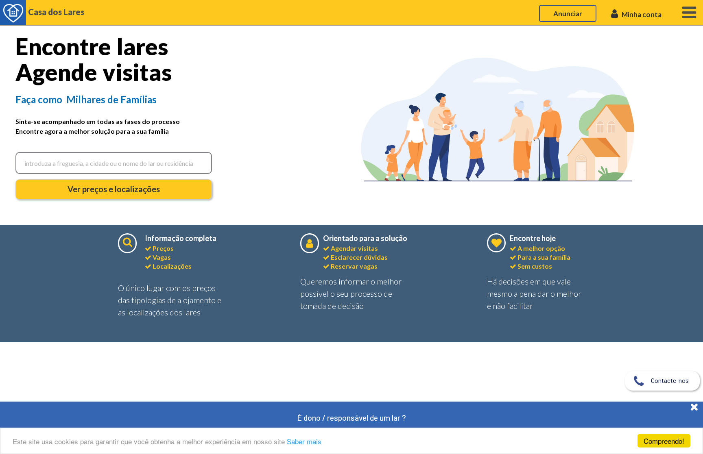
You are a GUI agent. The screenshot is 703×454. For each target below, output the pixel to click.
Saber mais (304, 441)
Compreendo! (664, 441)
